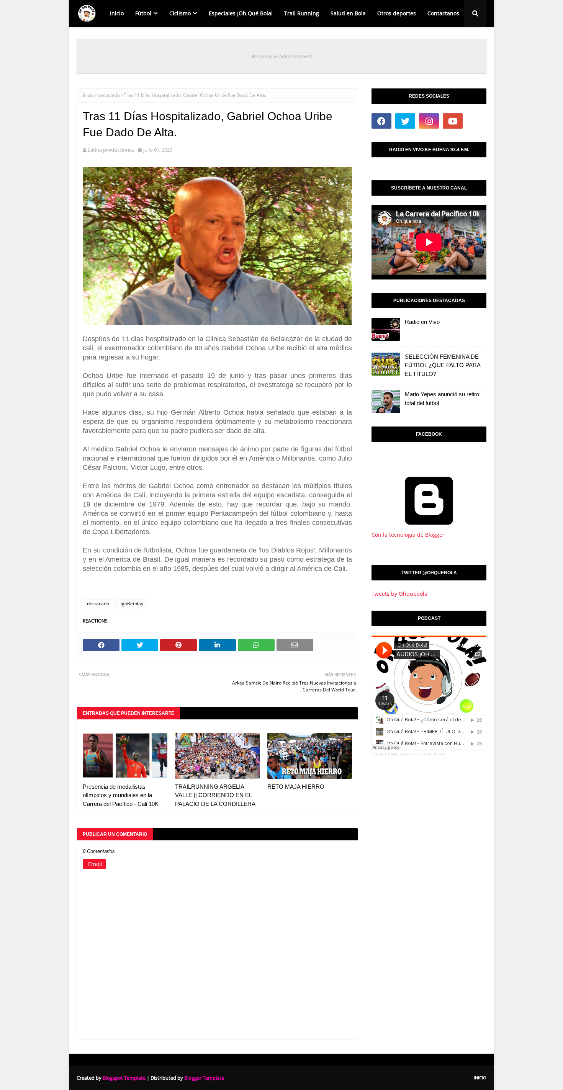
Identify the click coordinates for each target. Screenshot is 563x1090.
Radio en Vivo (422, 322)
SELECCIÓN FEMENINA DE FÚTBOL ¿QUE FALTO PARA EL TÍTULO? (442, 365)
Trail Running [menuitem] (301, 13)
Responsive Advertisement (281, 56)
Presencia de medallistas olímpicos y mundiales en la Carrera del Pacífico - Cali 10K (121, 795)
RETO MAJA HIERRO (295, 786)
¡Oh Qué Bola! (384, 754)
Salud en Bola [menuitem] (348, 13)
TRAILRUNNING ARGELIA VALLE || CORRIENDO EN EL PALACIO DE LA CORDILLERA (215, 795)
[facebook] (381, 121)
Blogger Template (204, 1077)
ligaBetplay (131, 603)
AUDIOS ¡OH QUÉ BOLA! (423, 754)
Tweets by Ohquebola (399, 593)
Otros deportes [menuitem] (396, 13)
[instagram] (429, 121)
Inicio (88, 95)
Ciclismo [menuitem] (180, 13)
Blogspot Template (124, 1077)
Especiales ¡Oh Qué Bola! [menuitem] (241, 13)
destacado (109, 95)
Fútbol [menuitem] (143, 13)
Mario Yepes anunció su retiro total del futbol (442, 398)
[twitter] (405, 121)
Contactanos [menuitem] (443, 13)
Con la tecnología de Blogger (408, 534)
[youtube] (453, 121)
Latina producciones (111, 149)
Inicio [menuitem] (117, 13)
